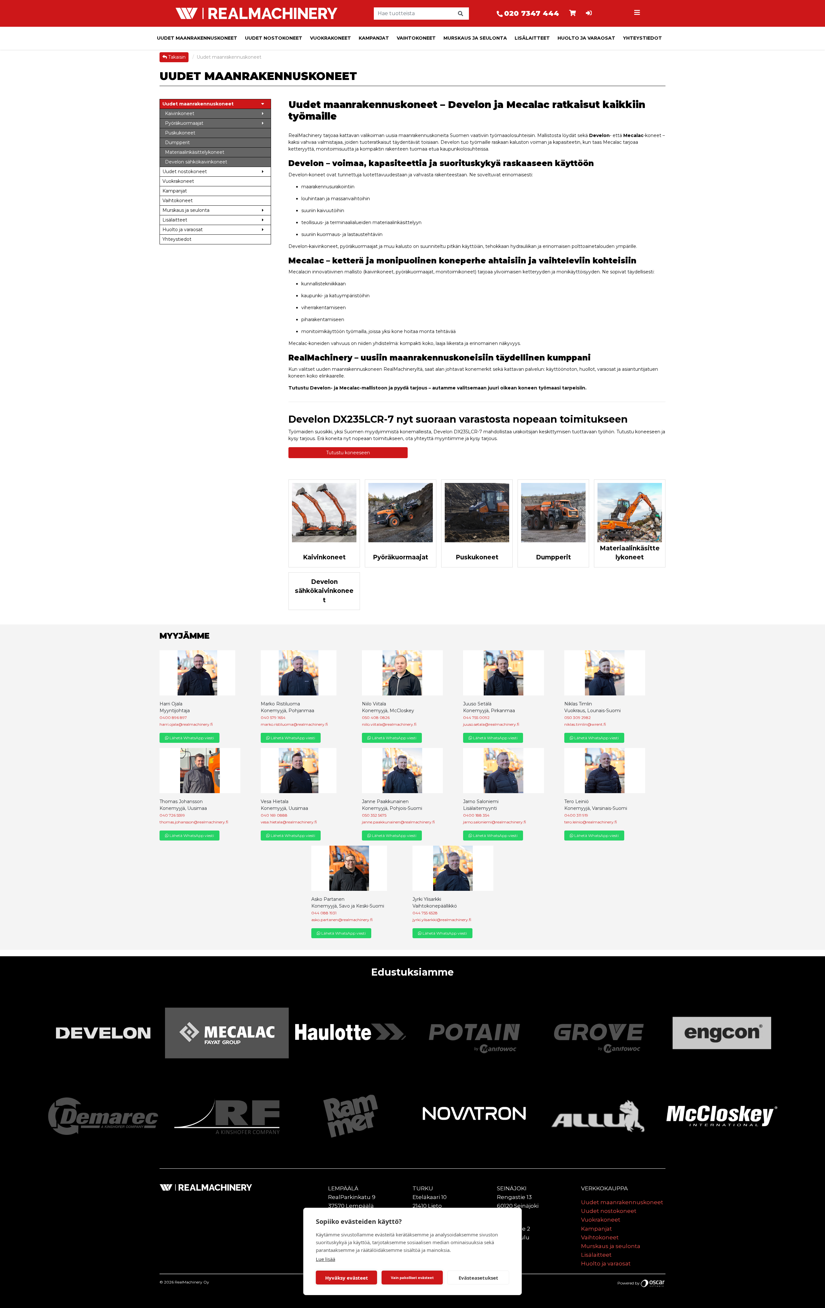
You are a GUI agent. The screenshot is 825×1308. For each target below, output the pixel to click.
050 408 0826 (376, 717)
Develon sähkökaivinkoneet (324, 591)
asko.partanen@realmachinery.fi (342, 919)
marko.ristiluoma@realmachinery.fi (294, 724)
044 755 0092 (476, 717)
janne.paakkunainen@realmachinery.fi (398, 822)
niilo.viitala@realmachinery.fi (389, 724)
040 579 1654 (273, 717)
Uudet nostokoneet (273, 38)
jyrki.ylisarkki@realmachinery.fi (441, 919)
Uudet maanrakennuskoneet (197, 38)
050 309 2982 (577, 717)
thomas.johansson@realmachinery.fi (194, 822)
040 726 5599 (172, 815)
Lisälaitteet (532, 38)
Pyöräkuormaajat (400, 557)
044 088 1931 (323, 912)
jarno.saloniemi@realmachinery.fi (494, 822)
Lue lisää (325, 1259)
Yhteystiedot (642, 38)
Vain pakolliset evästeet (412, 1277)
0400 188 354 (476, 815)
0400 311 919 (576, 815)
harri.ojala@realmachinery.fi (186, 724)
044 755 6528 (425, 912)
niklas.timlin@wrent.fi (585, 724)
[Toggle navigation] (638, 13)
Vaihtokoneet (416, 38)
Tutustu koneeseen (348, 453)
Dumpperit (553, 557)
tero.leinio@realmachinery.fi (590, 822)
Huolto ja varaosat (586, 38)
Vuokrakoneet (330, 38)
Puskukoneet (477, 557)
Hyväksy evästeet (346, 1277)
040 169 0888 (274, 815)
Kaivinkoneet (324, 557)
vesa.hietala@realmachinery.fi (289, 822)
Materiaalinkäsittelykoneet (630, 553)
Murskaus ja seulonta (475, 38)
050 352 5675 (374, 815)
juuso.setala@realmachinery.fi (491, 724)
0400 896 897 (173, 717)
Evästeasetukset (478, 1277)
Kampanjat (374, 38)
